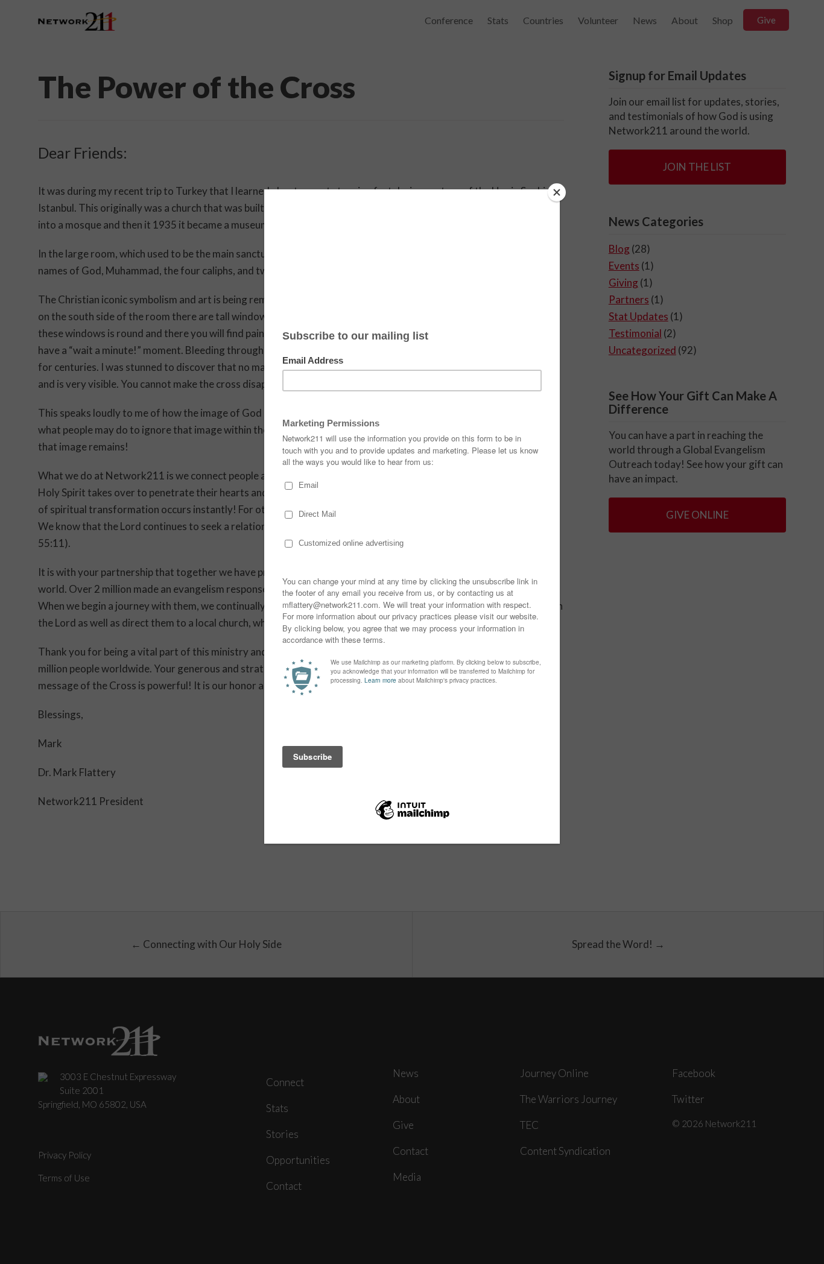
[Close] (557, 192)
